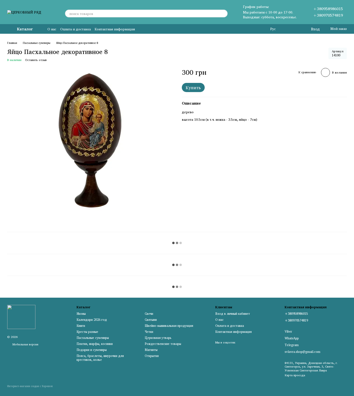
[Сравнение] (287, 29)
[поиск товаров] (224, 13)
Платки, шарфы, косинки (95, 343)
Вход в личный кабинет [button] (232, 313)
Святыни (151, 319)
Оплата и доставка (75, 29)
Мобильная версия (25, 344)
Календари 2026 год (92, 319)
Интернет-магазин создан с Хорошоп (30, 386)
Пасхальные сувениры (93, 337)
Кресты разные (87, 331)
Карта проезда (295, 375)
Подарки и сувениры (92, 349)
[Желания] (297, 29)
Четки (149, 331)
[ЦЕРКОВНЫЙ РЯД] (21, 316)
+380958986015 (328, 9)
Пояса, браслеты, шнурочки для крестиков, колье (100, 357)
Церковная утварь (158, 337)
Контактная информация (115, 29)
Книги (81, 325)
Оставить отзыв (36, 60)
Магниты (151, 349)
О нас (51, 29)
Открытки (152, 355)
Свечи (149, 313)
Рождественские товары (163, 343)
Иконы (81, 313)
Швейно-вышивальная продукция (169, 325)
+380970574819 (328, 15)
